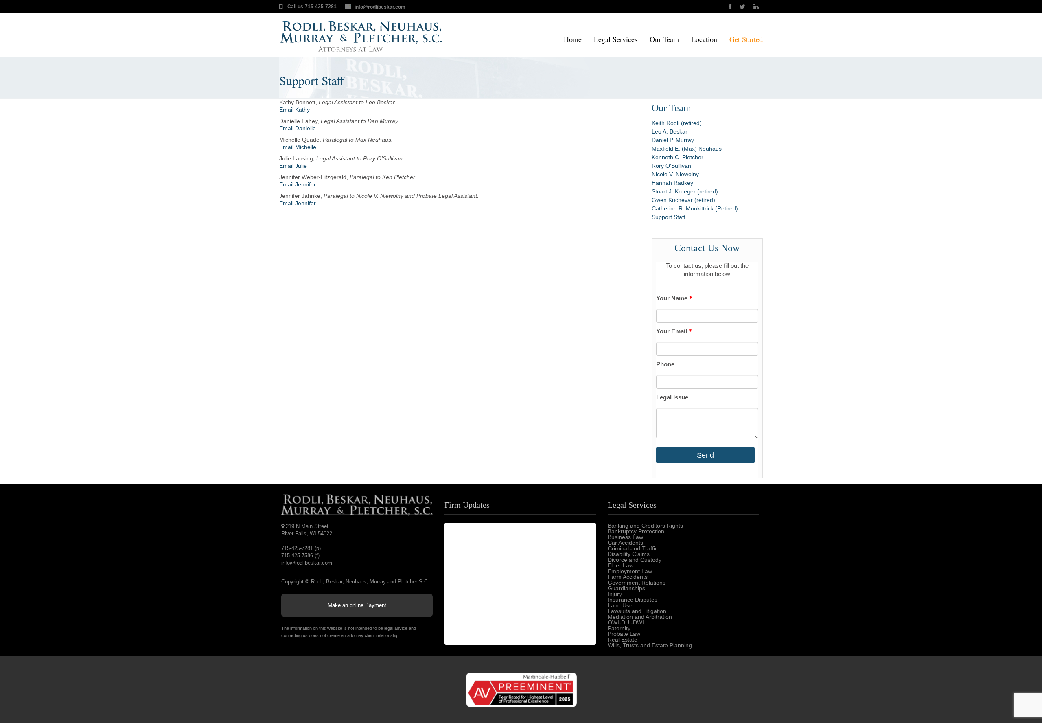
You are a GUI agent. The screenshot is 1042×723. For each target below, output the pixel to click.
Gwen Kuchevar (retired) (683, 200)
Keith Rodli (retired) (677, 123)
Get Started (746, 39)
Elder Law (620, 565)
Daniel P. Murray (673, 140)
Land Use (620, 605)
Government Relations (636, 582)
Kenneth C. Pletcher (677, 157)
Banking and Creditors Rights (645, 525)
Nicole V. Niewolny (675, 174)
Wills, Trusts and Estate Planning (650, 645)
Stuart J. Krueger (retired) (685, 191)
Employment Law (630, 571)
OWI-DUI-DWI (626, 622)
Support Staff (668, 217)
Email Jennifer (297, 184)
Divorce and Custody (634, 559)
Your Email (672, 331)
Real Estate (622, 639)
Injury (615, 594)
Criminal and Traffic (633, 548)
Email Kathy (294, 109)
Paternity (619, 628)
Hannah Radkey (672, 183)
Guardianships (626, 588)
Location (704, 39)
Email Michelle (297, 147)
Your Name (672, 298)
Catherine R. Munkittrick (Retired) (695, 208)
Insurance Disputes (632, 599)
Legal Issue (672, 397)
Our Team (664, 39)
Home (573, 39)
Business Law (625, 537)
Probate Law (624, 634)
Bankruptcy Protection (636, 531)
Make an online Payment (357, 605)
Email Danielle (297, 128)
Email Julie (293, 165)
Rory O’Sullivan (671, 165)
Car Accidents (625, 542)
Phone (665, 364)
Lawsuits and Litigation (637, 611)
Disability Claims (629, 554)
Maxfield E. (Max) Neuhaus (687, 148)
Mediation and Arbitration (640, 616)
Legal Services (615, 39)
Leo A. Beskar (669, 131)
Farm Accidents (628, 577)
